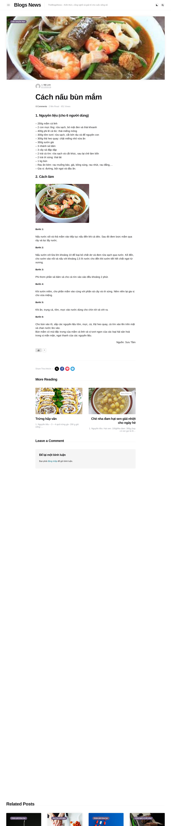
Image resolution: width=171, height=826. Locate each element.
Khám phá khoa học (19, 818)
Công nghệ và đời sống (143, 818)
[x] (57, 369)
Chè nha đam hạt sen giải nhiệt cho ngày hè (113, 421)
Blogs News (27, 5)
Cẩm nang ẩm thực (18, 22)
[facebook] (62, 369)
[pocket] (67, 369)
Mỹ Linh (47, 85)
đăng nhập (52, 461)
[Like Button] (38, 350)
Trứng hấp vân (46, 419)
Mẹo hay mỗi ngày (59, 818)
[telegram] (72, 369)
